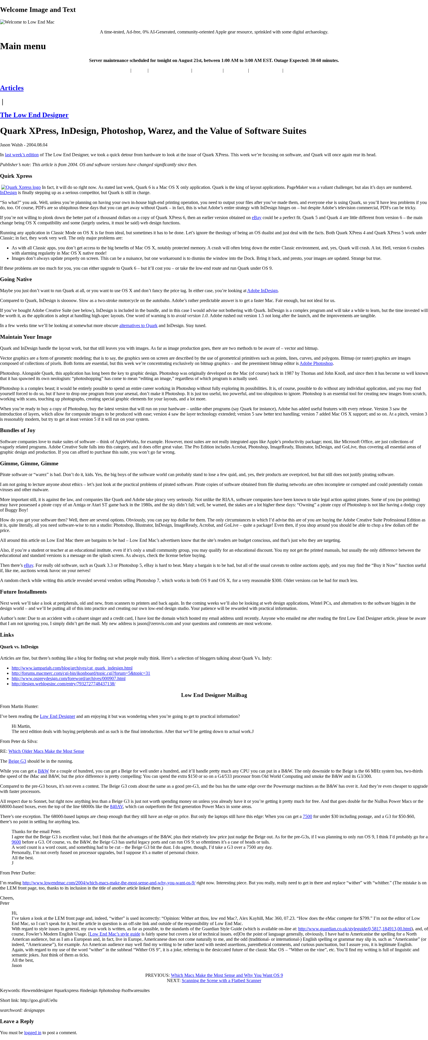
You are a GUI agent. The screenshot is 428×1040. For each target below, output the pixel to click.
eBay (256, 217)
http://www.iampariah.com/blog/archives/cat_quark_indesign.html (72, 667)
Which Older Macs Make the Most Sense (46, 751)
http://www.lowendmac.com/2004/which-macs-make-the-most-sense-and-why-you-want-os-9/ (108, 882)
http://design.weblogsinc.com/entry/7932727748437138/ (63, 683)
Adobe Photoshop (316, 363)
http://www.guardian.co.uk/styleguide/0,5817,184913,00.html (354, 928)
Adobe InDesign (262, 290)
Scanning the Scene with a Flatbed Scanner (221, 980)
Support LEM (297, 70)
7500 (307, 816)
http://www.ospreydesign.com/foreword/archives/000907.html (68, 678)
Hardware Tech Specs (170, 70)
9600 (16, 842)
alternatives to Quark (138, 325)
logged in (32, 1032)
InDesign (8, 192)
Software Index (207, 70)
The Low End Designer (34, 115)
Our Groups (236, 70)
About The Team (265, 70)
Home (123, 70)
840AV (116, 806)
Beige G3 (17, 761)
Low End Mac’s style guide (115, 933)
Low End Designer (57, 716)
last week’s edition (22, 154)
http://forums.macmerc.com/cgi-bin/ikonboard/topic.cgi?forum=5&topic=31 (81, 673)
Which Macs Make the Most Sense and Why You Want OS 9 (227, 975)
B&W (43, 771)
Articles (139, 70)
